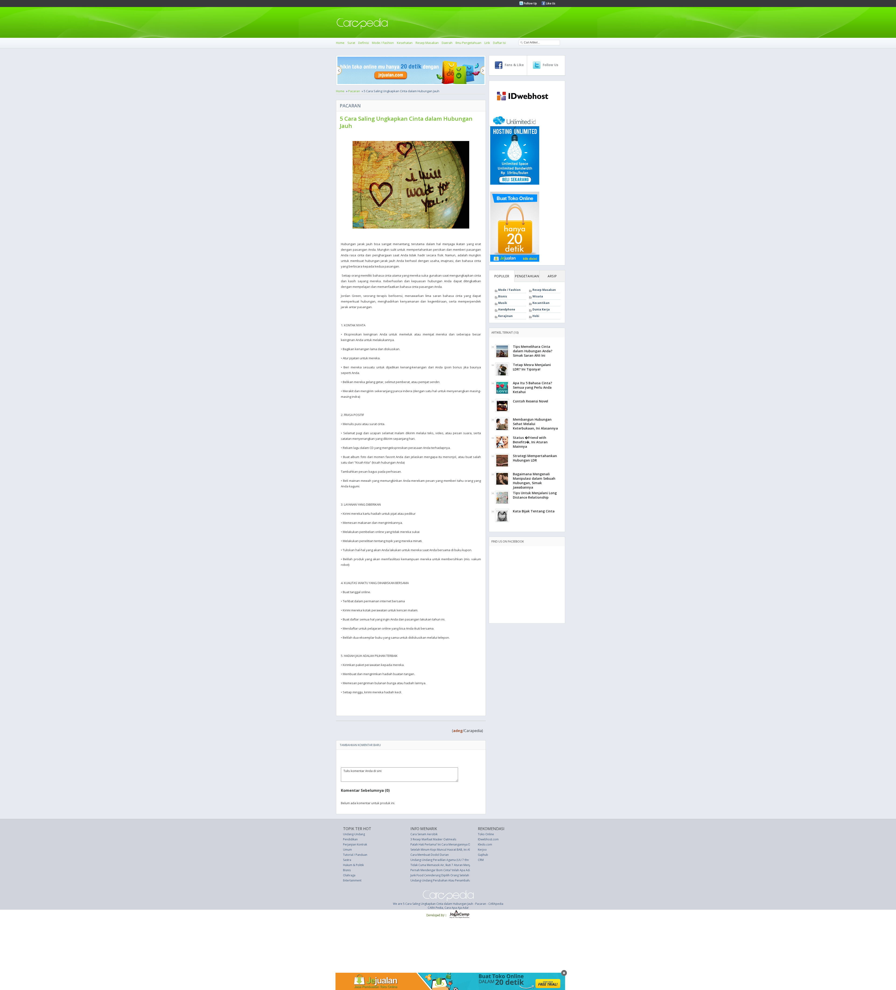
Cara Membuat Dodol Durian (429, 855)
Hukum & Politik (353, 865)
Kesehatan (405, 43)
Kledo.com (485, 844)
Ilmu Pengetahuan (468, 43)
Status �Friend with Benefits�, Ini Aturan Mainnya (530, 442)
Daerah (447, 43)
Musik (502, 303)
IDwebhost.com (488, 839)
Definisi (363, 43)
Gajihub (483, 855)
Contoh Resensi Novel (530, 401)
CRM (481, 860)
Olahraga (349, 875)
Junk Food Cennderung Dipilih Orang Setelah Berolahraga (448, 875)
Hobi (535, 316)
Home (340, 43)
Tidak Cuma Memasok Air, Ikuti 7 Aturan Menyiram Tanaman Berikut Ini (456, 865)
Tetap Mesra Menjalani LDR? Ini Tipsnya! (532, 367)
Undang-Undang (354, 834)
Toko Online (486, 834)
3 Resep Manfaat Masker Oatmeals (433, 839)
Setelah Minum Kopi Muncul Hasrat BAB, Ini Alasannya (445, 850)
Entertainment (352, 880)
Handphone (506, 309)
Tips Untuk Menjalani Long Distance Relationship (535, 495)
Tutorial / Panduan (355, 855)
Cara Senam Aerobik (424, 834)
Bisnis (502, 296)
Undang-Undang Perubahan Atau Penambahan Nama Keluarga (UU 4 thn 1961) (462, 880)
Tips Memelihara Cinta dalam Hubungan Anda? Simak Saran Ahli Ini (532, 351)
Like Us (550, 3)
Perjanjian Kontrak (355, 844)
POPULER (501, 276)
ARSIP (552, 276)
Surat (351, 43)
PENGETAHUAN (527, 276)
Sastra (347, 860)
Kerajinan (505, 316)
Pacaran (354, 91)
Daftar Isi (499, 43)
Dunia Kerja (541, 309)
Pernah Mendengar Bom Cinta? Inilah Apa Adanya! (443, 870)
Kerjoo (482, 850)
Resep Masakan (427, 43)
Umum (347, 850)
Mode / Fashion (383, 43)
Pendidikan (350, 839)
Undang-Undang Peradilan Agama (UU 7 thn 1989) (443, 860)
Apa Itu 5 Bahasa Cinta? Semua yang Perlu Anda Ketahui (532, 387)
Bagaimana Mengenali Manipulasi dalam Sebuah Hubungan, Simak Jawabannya (534, 481)
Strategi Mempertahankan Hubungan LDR (535, 458)
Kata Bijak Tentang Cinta (534, 511)
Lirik (487, 43)
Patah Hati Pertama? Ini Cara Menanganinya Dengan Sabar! (449, 844)
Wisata (537, 296)
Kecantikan (541, 303)
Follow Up (530, 3)
